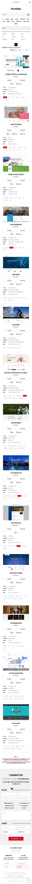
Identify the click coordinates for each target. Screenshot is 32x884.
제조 (28, 19)
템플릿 (16, 23)
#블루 (9, 746)
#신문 (25, 297)
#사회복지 (14, 147)
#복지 (9, 147)
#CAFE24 (23, 39)
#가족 (14, 149)
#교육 (16, 197)
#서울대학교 (24, 546)
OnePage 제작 (24, 805)
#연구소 (5, 495)
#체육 (9, 297)
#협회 (20, 197)
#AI (3, 36)
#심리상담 (21, 696)
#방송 (21, 297)
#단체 (13, 97)
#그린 (24, 445)
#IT (21, 596)
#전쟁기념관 (6, 197)
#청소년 (10, 696)
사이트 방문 (22, 80)
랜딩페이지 (18, 21)
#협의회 (17, 97)
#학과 (9, 546)
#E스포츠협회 (6, 99)
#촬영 (5, 646)
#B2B (13, 39)
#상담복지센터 (21, 398)
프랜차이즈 (22, 19)
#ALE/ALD (4, 39)
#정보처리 (17, 596)
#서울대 (5, 548)
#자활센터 (20, 445)
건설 (4, 21)
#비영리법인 (6, 247)
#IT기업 (5, 598)
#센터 (13, 297)
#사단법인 (24, 495)
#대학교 (5, 250)
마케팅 (8, 21)
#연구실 (9, 495)
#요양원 (5, 395)
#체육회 (5, 297)
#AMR (13, 33)
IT (3, 19)
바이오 (12, 21)
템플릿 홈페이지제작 (9, 805)
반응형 (7, 19)
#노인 (13, 395)
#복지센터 (20, 147)
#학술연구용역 (11, 596)
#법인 (9, 97)
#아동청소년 (6, 698)
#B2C (22, 33)
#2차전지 (4, 33)
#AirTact (13, 36)
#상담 (10, 149)
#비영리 (5, 97)
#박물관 (11, 197)
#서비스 (5, 596)
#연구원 (14, 495)
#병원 (20, 247)
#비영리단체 (6, 200)
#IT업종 (20, 598)
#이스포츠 (23, 97)
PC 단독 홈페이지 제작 (24, 803)
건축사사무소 (26, 21)
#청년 (13, 746)
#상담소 (18, 149)
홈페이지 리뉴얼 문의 (9, 808)
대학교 (12, 19)
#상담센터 (5, 149)
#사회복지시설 (19, 395)
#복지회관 (14, 445)
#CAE (22, 36)
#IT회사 (25, 596)
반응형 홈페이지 (9, 803)
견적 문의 (9, 80)
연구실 (16, 19)
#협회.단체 (13, 748)
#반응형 (24, 147)
